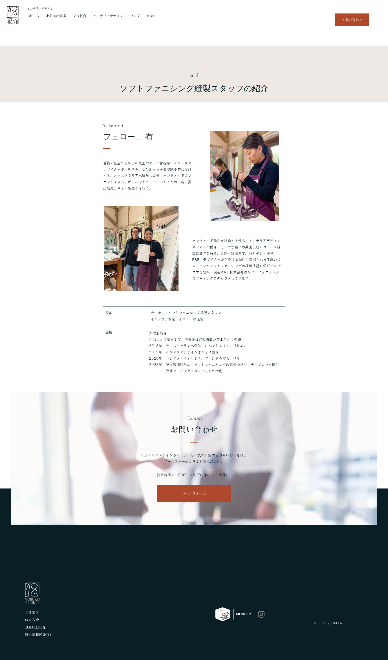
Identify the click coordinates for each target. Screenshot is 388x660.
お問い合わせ (35, 627)
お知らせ (32, 619)
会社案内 (32, 612)
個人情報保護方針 (39, 634)
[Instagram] (261, 614)
